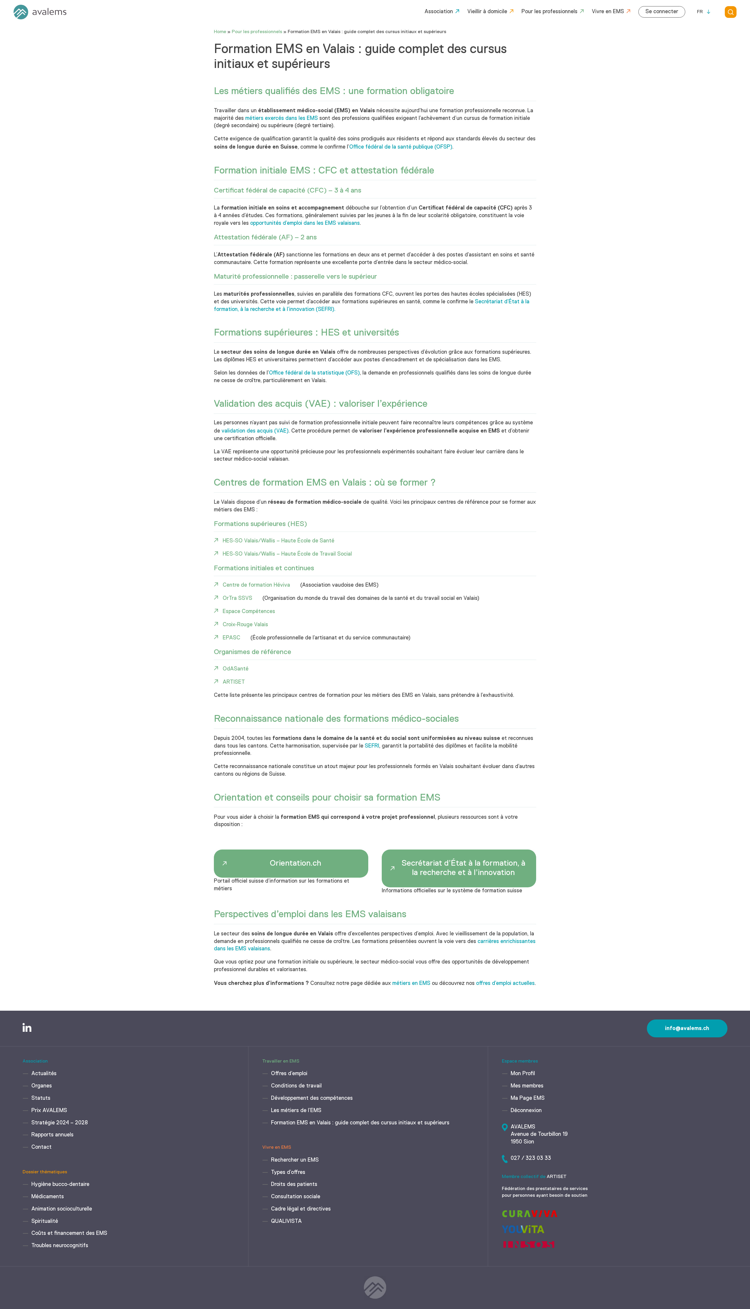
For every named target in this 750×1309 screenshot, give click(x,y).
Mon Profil (523, 1073)
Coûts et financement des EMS (69, 1233)
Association (439, 11)
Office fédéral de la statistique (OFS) (314, 373)
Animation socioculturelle (61, 1209)
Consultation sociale (295, 1196)
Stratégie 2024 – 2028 (59, 1123)
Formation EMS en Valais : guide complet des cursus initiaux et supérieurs (360, 1123)
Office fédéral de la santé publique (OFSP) (400, 147)
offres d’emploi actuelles (505, 983)
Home (220, 32)
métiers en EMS (411, 983)
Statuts (40, 1098)
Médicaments (47, 1196)
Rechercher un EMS (295, 1160)
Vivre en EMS (608, 11)
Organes (41, 1086)
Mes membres (527, 1086)
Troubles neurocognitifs (59, 1245)
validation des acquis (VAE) (255, 431)
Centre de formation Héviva (256, 585)
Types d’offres (288, 1172)
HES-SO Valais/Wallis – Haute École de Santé (278, 541)
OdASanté (235, 669)
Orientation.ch (295, 863)
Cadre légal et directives (301, 1209)
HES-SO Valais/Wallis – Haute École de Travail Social (287, 554)
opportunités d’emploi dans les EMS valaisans (305, 223)
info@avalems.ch (687, 1028)
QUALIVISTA (286, 1221)
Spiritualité (44, 1221)
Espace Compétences (249, 611)
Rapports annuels (52, 1135)
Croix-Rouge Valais (245, 624)
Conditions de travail (296, 1086)
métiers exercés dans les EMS (281, 118)
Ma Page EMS (528, 1098)
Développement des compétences (312, 1098)
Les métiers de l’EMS (296, 1110)
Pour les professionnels (549, 11)
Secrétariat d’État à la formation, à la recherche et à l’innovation (463, 868)
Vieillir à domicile (487, 11)
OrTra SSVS (237, 598)
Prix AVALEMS (49, 1110)
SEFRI (372, 746)
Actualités (44, 1073)
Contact (41, 1147)
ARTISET (234, 682)
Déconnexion (526, 1110)
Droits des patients (294, 1184)
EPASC (231, 638)
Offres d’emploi (289, 1073)
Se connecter (661, 11)
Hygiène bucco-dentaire (60, 1184)
